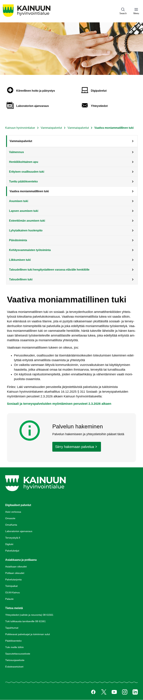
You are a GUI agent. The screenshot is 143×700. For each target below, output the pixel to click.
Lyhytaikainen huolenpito (26, 230)
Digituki (9, 544)
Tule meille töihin (14, 647)
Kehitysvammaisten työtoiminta (30, 250)
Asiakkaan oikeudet (16, 566)
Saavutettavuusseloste (17, 653)
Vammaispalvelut (51, 127)
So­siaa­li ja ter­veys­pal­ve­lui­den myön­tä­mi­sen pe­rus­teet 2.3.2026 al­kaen (59, 403)
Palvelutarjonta (13, 579)
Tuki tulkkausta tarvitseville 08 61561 (25, 621)
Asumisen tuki (18, 201)
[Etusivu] (26, 16)
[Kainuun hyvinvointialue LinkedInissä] (135, 692)
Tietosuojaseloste (14, 660)
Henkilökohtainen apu (23, 161)
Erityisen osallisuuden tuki (26, 171)
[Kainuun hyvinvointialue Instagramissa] (124, 692)
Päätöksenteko (13, 640)
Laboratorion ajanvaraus (18, 531)
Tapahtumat (11, 627)
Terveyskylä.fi (12, 537)
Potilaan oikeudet (14, 573)
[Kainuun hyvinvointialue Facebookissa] (93, 692)
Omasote (10, 518)
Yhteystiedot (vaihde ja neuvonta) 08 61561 (29, 614)
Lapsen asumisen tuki (23, 210)
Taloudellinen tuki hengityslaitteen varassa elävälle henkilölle (49, 269)
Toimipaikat (11, 586)
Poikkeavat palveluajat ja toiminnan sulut (27, 634)
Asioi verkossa (13, 511)
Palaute (9, 599)
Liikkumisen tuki (20, 259)
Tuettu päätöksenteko (23, 181)
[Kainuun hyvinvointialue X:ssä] (103, 692)
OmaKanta (11, 524)
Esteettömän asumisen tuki (27, 220)
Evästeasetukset (14, 666)
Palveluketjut (12, 550)
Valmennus (16, 152)
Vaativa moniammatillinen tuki (29, 191)
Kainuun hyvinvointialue (20, 127)
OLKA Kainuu (12, 592)
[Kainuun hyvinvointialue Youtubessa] (114, 692)
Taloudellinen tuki (20, 279)
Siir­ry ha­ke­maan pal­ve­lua (74, 447)
